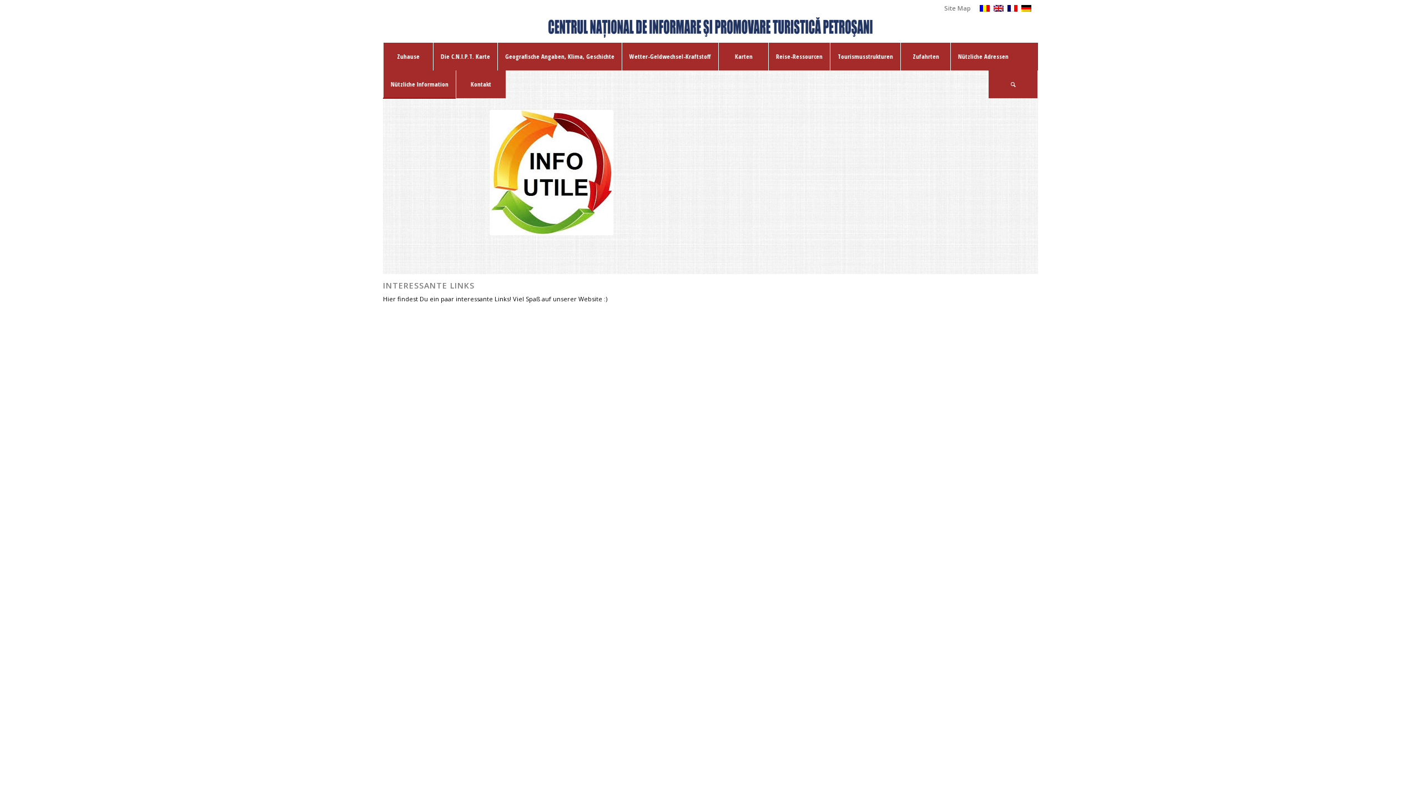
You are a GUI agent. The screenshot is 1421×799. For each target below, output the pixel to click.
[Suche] (1013, 84)
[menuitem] (955, 8)
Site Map (957, 8)
